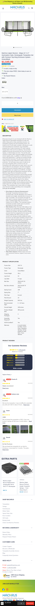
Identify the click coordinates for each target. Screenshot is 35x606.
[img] (6, 383)
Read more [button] (6, 388)
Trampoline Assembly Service (11, 551)
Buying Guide (6, 520)
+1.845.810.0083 (11, 567)
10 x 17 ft (5, 91)
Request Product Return (9, 536)
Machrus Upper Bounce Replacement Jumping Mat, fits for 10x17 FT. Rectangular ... (9, 484)
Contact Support (7, 546)
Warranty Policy (7, 534)
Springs (22, 479)
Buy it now (17, 115)
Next (32, 469)
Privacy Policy (6, 598)
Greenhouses (6, 508)
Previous (2, 469)
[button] (5, 66)
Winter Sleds (6, 511)
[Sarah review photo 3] (24, 429)
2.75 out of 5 (22, 350)
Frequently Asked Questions (10, 555)
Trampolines (6, 504)
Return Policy (6, 532)
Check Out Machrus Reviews (11, 522)
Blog (4, 553)
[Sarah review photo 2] (15, 429)
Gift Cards (5, 518)
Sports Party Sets (7, 513)
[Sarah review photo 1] (7, 429)
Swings (5, 506)
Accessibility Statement (17, 598)
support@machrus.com (13, 565)
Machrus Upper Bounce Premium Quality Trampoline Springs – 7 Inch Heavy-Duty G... (25, 486)
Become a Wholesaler (9, 548)
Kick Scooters (6, 515)
